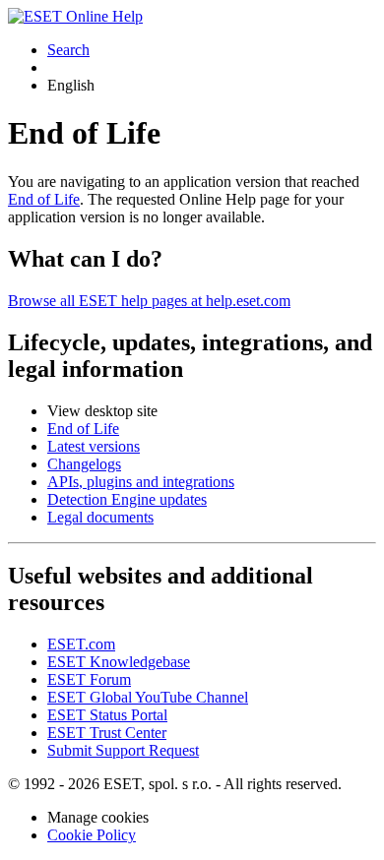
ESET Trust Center (106, 732)
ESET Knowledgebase (118, 661)
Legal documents (100, 517)
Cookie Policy (91, 835)
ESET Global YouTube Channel (147, 697)
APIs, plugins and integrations (140, 481)
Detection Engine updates (127, 499)
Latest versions (93, 446)
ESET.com (81, 644)
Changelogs (84, 464)
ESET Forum (89, 679)
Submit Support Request (123, 750)
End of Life (44, 199)
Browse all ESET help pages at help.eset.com (149, 300)
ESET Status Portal (107, 714)
